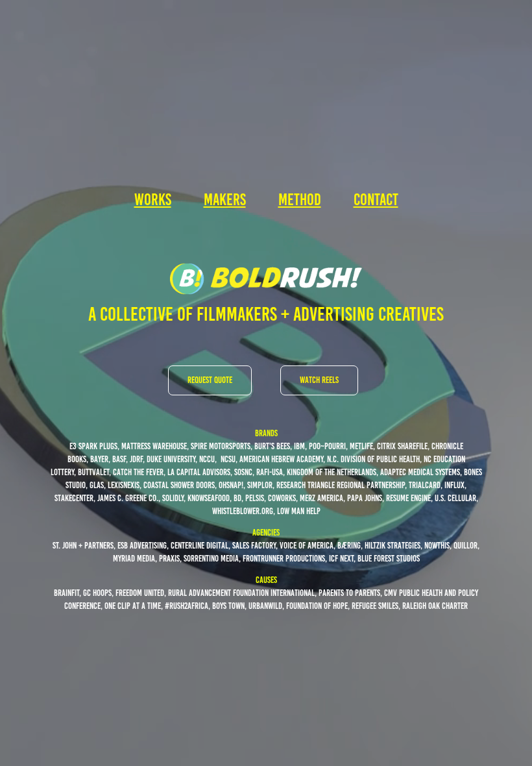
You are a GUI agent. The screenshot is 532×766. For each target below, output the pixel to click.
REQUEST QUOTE (209, 380)
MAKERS (225, 199)
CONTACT (376, 199)
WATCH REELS (319, 380)
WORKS (152, 199)
